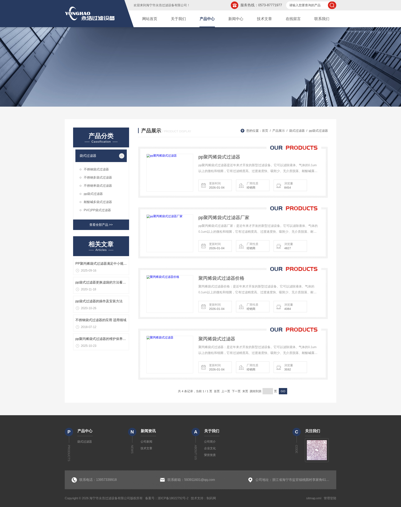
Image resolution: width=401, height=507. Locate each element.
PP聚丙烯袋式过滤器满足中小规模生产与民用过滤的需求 (117, 263)
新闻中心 (235, 19)
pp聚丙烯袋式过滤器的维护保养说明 (102, 339)
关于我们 (178, 19)
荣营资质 (210, 455)
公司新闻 (146, 441)
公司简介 (210, 441)
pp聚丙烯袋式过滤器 (219, 157)
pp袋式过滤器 (93, 193)
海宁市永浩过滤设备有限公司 (166, 5)
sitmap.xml (313, 498)
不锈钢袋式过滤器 (96, 169)
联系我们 (321, 19)
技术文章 (264, 19)
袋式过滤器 (88, 155)
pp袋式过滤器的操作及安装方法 (99, 301)
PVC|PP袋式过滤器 (97, 210)
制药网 (211, 498)
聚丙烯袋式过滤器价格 (221, 278)
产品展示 (278, 130)
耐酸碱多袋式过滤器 (98, 202)
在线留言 (293, 19)
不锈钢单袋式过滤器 (98, 185)
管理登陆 (330, 498)
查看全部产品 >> (101, 224)
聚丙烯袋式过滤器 (216, 338)
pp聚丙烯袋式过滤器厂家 (223, 217)
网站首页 (149, 19)
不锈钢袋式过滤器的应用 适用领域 (100, 320)
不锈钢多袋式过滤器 (98, 177)
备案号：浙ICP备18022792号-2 (166, 498)
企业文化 (210, 448)
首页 (265, 130)
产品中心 (207, 19)
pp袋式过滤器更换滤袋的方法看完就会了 (105, 282)
